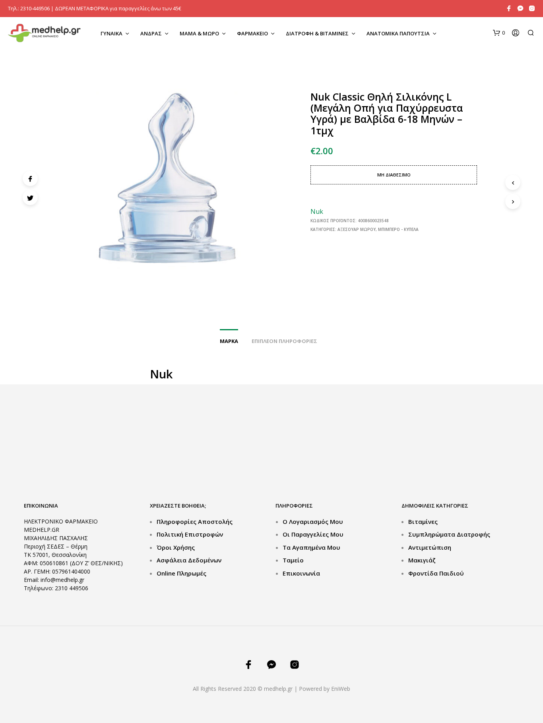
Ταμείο (293, 560)
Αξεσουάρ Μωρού (356, 229)
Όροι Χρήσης (176, 547)
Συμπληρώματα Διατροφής (449, 534)
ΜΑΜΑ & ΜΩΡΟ (199, 33)
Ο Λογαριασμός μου (313, 521)
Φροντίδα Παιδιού (436, 573)
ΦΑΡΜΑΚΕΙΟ (252, 33)
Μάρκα (229, 341)
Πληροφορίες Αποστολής (195, 521)
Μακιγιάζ (422, 560)
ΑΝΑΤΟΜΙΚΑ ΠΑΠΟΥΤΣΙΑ (398, 33)
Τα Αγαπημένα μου (311, 547)
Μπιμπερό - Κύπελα (398, 229)
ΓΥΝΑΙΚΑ (111, 33)
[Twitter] (30, 197)
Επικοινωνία (301, 573)
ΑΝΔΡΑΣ (151, 33)
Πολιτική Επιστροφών (190, 534)
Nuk (316, 211)
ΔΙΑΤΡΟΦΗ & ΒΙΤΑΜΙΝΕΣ (317, 33)
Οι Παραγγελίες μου (313, 534)
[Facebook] (30, 178)
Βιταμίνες (423, 521)
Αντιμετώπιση (429, 547)
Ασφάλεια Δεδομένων (189, 560)
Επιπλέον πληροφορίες (284, 341)
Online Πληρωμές (181, 573)
